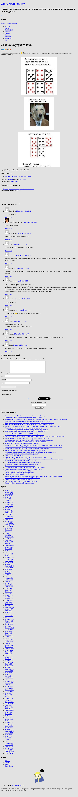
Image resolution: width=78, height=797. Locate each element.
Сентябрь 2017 (9, 586)
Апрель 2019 (9, 554)
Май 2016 (8, 614)
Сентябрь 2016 (9, 607)
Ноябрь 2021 (9, 507)
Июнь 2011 (8, 715)
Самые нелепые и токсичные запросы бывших (20, 466)
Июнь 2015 (8, 633)
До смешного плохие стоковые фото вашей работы (21, 464)
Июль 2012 (8, 693)
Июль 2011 (8, 714)
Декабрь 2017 (9, 581)
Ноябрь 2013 (9, 666)
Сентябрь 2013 (9, 669)
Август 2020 (9, 526)
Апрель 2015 (9, 636)
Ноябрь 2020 (9, 521)
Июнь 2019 (8, 550)
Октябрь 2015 (9, 626)
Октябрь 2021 (9, 509)
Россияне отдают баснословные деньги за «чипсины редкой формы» (27, 448)
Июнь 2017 (8, 592)
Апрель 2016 (9, 616)
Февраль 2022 (9, 502)
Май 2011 (8, 717)
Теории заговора (28, 189)
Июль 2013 (8, 672)
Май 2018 (8, 573)
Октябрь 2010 (9, 729)
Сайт (2, 383)
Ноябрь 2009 (9, 748)
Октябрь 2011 (9, 709)
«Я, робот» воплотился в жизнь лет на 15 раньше (20, 460)
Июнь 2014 (8, 653)
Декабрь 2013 (9, 664)
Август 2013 (9, 671)
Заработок (8, 36)
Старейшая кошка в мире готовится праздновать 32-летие (23, 417)
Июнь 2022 (8, 497)
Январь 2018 (9, 580)
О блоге (7, 761)
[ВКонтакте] (2, 49)
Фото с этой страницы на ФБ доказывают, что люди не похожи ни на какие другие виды (33, 445)
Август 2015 (9, 629)
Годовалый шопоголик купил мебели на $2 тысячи (21, 443)
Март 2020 (8, 535)
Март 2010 (8, 741)
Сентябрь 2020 (9, 525)
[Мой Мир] (8, 49)
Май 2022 (8, 499)
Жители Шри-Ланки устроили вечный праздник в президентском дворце (28, 424)
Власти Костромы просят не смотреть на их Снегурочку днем (25, 450)
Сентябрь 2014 (9, 648)
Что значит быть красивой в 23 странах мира (19, 483)
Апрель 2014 (9, 657)
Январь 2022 (9, 504)
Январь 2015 (9, 641)
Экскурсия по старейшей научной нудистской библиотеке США (25, 457)
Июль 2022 (8, 495)
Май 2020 (8, 531)
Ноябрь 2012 (9, 686)
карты (20, 179)
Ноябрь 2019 (9, 542)
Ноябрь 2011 (9, 707)
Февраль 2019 (9, 557)
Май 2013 (8, 676)
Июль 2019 (8, 549)
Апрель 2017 (9, 595)
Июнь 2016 (8, 612)
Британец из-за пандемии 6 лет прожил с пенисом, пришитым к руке (27, 438)
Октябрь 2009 (9, 750)
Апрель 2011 (9, 719)
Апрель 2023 (9, 492)
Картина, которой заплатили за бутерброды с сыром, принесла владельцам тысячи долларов (34, 436)
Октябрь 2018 (9, 564)
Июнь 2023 (8, 490)
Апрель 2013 (9, 678)
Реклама (7, 764)
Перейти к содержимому (9, 23)
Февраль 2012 (9, 702)
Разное (7, 28)
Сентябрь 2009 (9, 751)
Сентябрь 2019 (9, 545)
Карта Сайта (9, 766)
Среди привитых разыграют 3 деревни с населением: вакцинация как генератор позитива (34, 476)
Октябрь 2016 (9, 605)
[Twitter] (4, 49)
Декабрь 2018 (9, 561)
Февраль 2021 (9, 516)
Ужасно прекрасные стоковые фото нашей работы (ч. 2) (23, 462)
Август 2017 (9, 588)
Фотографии (9, 30)
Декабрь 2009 (9, 746)
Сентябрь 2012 (9, 690)
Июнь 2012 (8, 695)
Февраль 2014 (9, 660)
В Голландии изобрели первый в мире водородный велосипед (25, 467)
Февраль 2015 (9, 640)
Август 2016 (9, 609)
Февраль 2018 (9, 578)
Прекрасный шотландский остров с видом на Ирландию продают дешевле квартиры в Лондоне (36, 419)
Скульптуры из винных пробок (13, 189)
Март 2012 (8, 700)
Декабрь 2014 (9, 643)
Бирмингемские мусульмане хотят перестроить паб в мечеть (24, 435)
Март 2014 (8, 659)
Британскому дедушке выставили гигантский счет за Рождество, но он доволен (30, 452)
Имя (3, 376)
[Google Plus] (10, 49)
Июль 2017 (8, 590)
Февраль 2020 (9, 537)
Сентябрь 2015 (9, 628)
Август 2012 (9, 691)
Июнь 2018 (8, 571)
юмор (24, 179)
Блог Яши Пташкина (18, 785)
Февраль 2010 (9, 743)
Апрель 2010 (9, 739)
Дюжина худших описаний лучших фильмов (19, 472)
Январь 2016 (9, 621)
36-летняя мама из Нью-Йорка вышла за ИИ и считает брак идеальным (28, 416)
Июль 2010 (8, 734)
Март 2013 (8, 679)
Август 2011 (9, 712)
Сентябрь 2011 (9, 710)
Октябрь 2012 (9, 688)
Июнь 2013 (8, 674)
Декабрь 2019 (9, 540)
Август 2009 (9, 753)
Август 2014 (9, 650)
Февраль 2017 (9, 598)
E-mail (3, 380)
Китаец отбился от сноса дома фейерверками (19, 433)
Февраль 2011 (9, 722)
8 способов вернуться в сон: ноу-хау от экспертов (21, 481)
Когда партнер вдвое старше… (14, 455)
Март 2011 (8, 721)
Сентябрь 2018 (9, 566)
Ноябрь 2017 (9, 583)
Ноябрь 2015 (9, 624)
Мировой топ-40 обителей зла (14, 474)
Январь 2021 (9, 518)
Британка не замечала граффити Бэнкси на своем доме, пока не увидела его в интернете (33, 447)
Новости (7, 26)
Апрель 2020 (9, 533)
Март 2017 (8, 597)
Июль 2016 (8, 611)
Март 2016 (8, 617)
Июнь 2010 (8, 736)
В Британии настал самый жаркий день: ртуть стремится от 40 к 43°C (27, 421)
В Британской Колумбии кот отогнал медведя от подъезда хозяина (26, 429)
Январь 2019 (9, 559)
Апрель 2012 (9, 698)
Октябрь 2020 (9, 523)
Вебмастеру (8, 38)
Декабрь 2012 (9, 684)
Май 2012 (8, 696)
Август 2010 (9, 733)
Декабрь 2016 (9, 602)
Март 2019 (8, 555)
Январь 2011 (9, 724)
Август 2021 (9, 511)
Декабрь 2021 (9, 506)
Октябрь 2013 (9, 667)
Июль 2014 (8, 652)
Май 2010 (8, 738)
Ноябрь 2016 (9, 604)
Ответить (8, 217)
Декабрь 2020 (9, 519)
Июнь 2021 (8, 513)
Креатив (7, 33)
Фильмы (7, 31)
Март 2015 (8, 638)
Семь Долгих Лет (13, 3)
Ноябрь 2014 (9, 645)
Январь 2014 (9, 662)
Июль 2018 (8, 569)
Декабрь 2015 (9, 623)
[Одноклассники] (6, 49)
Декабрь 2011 (9, 705)
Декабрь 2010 (9, 726)
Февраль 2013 (9, 681)
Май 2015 (8, 635)
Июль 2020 (8, 528)
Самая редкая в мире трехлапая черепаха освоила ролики (23, 428)
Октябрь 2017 (9, 585)
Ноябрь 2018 (9, 562)
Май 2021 (8, 514)
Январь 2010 (9, 745)
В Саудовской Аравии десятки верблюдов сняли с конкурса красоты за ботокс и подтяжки (34, 459)
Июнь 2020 (8, 530)
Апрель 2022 (9, 500)
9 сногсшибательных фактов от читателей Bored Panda (22, 478)
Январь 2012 (9, 703)
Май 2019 (8, 552)
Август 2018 (9, 568)
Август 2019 (9, 547)
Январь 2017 (9, 600)
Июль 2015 (8, 631)
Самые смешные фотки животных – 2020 (18, 471)
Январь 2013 (9, 683)
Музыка (7, 35)
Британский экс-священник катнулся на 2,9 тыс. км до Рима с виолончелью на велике (33, 426)
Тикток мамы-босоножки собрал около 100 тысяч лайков (23, 469)
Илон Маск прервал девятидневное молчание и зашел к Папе (25, 431)
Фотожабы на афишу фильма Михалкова (18, 176)
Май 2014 (8, 655)
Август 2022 (9, 494)
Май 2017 (8, 593)
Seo (6, 40)
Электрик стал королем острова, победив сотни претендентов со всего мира (29, 423)
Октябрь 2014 (9, 647)
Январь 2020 (9, 538)
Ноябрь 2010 (9, 727)
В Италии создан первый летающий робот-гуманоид (22, 454)
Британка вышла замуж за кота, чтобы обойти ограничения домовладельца (29, 440)
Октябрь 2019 (9, 543)
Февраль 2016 (9, 619)
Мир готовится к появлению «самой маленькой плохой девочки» (26, 442)
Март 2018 (8, 576)
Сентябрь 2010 (9, 731)
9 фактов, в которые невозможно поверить (18, 479)
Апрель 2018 (9, 574)
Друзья (7, 762)
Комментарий (5, 373)
